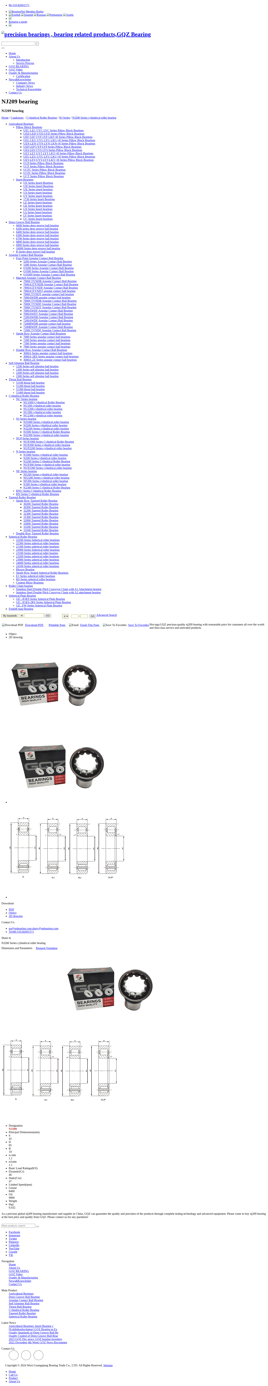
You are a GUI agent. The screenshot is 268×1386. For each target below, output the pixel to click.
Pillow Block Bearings (29, 127)
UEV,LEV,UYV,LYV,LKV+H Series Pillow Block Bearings (58, 159)
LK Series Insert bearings (38, 205)
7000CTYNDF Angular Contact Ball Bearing (49, 304)
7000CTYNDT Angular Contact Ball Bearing (49, 307)
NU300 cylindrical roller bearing (42, 412)
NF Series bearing (26, 471)
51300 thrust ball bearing (30, 389)
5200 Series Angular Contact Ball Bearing (47, 261)
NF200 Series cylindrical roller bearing (45, 474)
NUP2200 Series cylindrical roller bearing (47, 448)
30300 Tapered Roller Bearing (40, 507)
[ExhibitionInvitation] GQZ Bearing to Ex (33, 1329)
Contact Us (15, 92)
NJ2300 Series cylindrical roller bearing (46, 435)
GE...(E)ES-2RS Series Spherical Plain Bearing (43, 602)
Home (12, 53)
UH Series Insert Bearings (38, 186)
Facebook (14, 1232)
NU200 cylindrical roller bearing (42, 405)
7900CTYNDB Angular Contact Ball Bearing (50, 281)
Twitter (13, 1238)
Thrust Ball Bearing (20, 379)
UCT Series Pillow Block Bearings (43, 176)
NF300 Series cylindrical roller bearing (45, 481)
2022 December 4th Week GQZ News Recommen (38, 1342)
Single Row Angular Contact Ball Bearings (41, 333)
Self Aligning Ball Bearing (24, 363)
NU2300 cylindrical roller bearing (42, 415)
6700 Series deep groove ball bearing (37, 238)
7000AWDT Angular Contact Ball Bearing (48, 313)
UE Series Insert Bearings (38, 182)
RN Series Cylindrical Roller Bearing (37, 494)
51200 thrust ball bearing (30, 386)
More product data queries (16, 1222)
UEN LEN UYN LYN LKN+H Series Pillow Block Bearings (59, 143)
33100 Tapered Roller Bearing (40, 530)
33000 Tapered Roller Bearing (40, 523)
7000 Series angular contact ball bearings (46, 336)
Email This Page (90, 625)
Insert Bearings (24, 179)
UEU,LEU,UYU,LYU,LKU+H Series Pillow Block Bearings (59, 156)
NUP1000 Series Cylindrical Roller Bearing (48, 441)
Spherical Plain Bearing (22, 595)
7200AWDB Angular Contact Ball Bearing (48, 317)
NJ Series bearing (26, 418)
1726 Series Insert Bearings (39, 199)
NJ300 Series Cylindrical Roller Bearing (46, 431)
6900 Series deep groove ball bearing (37, 245)
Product (13, 1378)
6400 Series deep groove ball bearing (37, 232)
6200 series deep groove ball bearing (37, 228)
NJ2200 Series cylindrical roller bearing (46, 428)
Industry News (24, 86)
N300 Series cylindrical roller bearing (44, 484)
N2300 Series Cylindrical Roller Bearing (46, 487)
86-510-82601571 (19, 5)
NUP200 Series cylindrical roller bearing (46, 445)
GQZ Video (16, 69)
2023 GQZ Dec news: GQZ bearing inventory (35, 1339)
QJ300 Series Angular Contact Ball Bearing (48, 271)
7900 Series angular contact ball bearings (46, 346)
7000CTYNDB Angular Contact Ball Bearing (50, 300)
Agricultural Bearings (21, 123)
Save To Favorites (138, 625)
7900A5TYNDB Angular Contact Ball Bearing (50, 284)
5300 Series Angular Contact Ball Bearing (47, 264)
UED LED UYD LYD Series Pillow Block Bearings (53, 133)
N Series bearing (25, 451)
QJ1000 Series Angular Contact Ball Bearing (49, 274)
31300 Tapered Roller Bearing (40, 517)
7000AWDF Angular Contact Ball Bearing (48, 310)
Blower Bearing (25, 569)
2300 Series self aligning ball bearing (37, 376)
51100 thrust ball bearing (30, 382)
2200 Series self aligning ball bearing (37, 372)
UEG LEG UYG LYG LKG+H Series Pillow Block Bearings (59, 140)
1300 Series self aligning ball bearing (37, 369)
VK (11, 1255)
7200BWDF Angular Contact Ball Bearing (48, 327)
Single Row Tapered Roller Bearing (36, 500)
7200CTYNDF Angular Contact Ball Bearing (49, 330)
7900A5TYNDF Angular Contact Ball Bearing (50, 287)
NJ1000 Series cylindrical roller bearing (46, 422)
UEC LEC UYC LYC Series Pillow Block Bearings (53, 130)
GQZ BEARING (19, 66)
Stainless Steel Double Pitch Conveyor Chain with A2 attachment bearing (58, 592)
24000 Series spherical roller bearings (37, 562)
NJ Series (64, 117)
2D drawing (16, 637)
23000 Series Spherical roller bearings (38, 549)
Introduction (23, 59)
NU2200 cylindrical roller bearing (42, 408)
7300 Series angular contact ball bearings (46, 343)
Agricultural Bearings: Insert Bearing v (31, 1326)
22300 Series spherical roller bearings (37, 543)
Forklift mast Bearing (21, 608)
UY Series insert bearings (38, 196)
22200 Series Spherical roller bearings (38, 540)
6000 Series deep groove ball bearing (37, 225)
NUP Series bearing (27, 438)
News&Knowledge (20, 79)
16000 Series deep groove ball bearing (38, 248)
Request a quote (18, 21)
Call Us (13, 1374)
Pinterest (14, 1241)
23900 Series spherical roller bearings (37, 559)
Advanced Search (106, 615)
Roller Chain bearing (21, 585)
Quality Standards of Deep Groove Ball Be (33, 1332)
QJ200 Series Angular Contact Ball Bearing (48, 268)
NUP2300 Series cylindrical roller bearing (47, 467)
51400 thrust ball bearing (30, 392)
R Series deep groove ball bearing (35, 251)
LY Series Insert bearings (37, 215)
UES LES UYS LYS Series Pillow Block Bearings (52, 150)
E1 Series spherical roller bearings (35, 576)
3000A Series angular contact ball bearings (47, 353)
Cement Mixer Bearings (30, 582)
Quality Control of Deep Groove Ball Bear (33, 1335)
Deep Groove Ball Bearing (24, 222)
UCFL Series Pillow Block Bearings (44, 173)
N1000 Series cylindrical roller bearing (45, 454)
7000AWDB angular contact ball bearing (47, 297)
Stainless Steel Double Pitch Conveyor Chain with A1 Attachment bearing (58, 589)
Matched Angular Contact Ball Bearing (38, 277)
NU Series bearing (26, 399)
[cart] (10, 18)
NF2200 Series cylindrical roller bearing (46, 477)
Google (13, 1251)
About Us (14, 56)
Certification (23, 76)
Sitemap (108, 1365)
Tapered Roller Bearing (22, 497)
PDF (11, 909)
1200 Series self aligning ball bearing (37, 366)
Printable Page (57, 625)
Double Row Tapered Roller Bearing (37, 533)
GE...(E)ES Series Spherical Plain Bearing (40, 599)
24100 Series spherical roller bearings (37, 566)
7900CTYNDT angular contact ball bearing (48, 294)
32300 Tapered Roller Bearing (40, 513)
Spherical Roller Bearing (23, 536)
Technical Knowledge (28, 89)
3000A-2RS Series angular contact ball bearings (51, 356)
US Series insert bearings (37, 192)
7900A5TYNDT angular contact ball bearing (49, 291)
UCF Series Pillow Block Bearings (43, 166)
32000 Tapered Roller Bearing (40, 520)
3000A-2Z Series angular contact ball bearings (50, 359)
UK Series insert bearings (38, 189)
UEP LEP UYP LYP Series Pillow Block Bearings (52, 146)
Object (12, 633)
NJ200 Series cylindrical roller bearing (94, 117)
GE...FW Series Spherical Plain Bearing (39, 605)
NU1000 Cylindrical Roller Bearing (44, 402)
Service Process (25, 63)
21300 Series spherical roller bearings (37, 546)
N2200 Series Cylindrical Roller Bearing (46, 461)
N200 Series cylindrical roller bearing (44, 458)
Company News (25, 82)
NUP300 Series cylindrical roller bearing (46, 464)
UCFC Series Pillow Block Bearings (44, 169)
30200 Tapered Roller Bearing (40, 504)
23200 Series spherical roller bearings (37, 556)
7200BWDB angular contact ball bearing (47, 323)
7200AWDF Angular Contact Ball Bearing (48, 320)
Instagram (14, 1235)
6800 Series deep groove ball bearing (37, 241)
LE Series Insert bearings (37, 202)
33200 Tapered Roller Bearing (40, 526)
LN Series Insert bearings (38, 209)
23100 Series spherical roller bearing (37, 553)
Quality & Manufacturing (23, 72)
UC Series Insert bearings (38, 218)
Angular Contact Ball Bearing (26, 254)
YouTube (14, 1248)
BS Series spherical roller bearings (35, 579)
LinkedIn (14, 1245)
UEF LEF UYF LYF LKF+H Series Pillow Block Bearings (57, 137)
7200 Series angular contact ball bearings (46, 340)
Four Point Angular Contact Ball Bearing (39, 258)
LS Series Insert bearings (37, 212)
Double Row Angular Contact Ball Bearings (41, 350)
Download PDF (34, 625)
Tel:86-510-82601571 (21, 931)
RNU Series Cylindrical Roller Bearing (38, 490)
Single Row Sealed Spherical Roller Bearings (42, 572)
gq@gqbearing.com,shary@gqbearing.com (33, 928)
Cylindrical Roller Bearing (41, 117)
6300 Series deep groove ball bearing (37, 235)
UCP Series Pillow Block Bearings (43, 163)
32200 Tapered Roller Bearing (40, 510)
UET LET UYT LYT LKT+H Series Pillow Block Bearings (58, 153)
